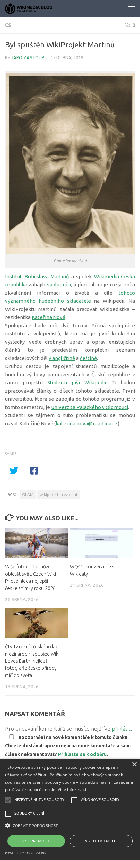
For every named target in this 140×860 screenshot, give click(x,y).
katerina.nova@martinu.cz (87, 423)
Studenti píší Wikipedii (76, 382)
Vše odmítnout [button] (101, 840)
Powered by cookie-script (26, 853)
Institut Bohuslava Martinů (37, 276)
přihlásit (121, 729)
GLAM (27, 494)
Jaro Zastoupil (29, 57)
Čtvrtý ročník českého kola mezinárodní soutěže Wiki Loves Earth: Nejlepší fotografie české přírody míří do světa (33, 661)
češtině (88, 358)
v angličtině (62, 358)
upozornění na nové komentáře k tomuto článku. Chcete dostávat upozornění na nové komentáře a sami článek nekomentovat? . (68, 745)
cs (8, 25)
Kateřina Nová (48, 317)
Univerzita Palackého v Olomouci (89, 407)
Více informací (72, 789)
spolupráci (59, 284)
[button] (70, 826)
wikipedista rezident (59, 494)
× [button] (134, 764)
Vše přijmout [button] (36, 840)
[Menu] (131, 8)
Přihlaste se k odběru (82, 754)
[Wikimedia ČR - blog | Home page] (37, 8)
